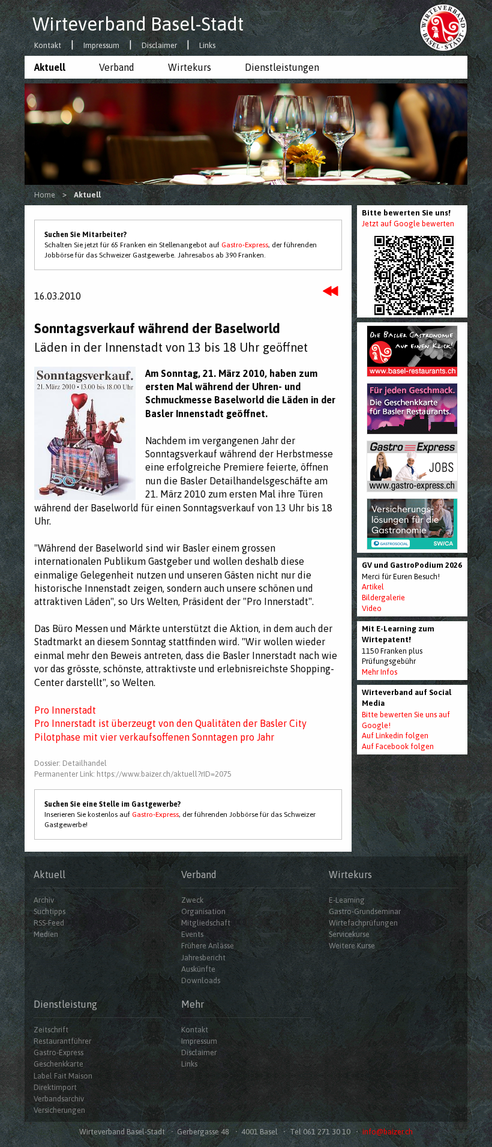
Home (44, 194)
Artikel (373, 586)
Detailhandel (84, 763)
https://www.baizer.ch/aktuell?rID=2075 (164, 773)
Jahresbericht (203, 957)
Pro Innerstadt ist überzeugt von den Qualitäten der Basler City (170, 723)
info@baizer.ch (387, 1131)
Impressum (101, 46)
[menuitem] (57, 67)
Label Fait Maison (63, 1075)
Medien (46, 934)
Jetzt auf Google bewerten (408, 223)
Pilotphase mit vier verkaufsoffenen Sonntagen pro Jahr (154, 737)
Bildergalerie (383, 597)
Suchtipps (49, 911)
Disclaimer (159, 46)
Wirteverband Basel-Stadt (138, 24)
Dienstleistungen (282, 67)
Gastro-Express (244, 245)
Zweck (192, 900)
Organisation (203, 911)
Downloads (200, 980)
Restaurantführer (62, 1041)
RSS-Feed (49, 922)
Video (372, 608)
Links (207, 46)
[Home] (443, 27)
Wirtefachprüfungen (363, 922)
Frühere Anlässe (207, 945)
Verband (116, 67)
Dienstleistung (65, 1004)
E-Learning (347, 900)
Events (192, 934)
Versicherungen (59, 1110)
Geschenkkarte (58, 1063)
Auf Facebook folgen (398, 746)
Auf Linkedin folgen (395, 735)
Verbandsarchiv (59, 1098)
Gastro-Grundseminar (365, 911)
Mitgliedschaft (205, 922)
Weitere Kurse (352, 945)
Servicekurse (349, 934)
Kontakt (47, 46)
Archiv (44, 900)
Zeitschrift (51, 1029)
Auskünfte (198, 969)
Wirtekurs (189, 67)
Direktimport (55, 1087)
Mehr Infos (379, 671)
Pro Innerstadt (65, 710)
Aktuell (49, 67)
